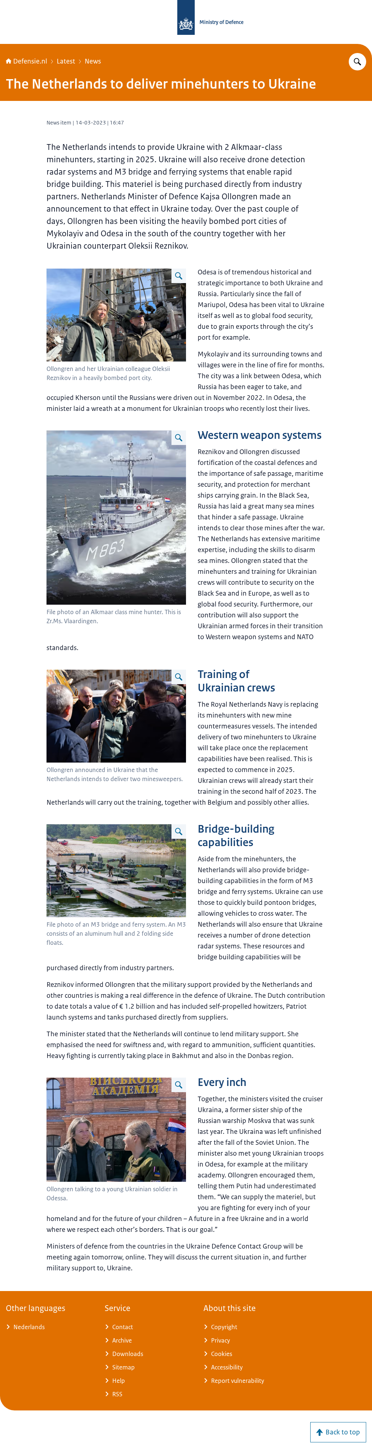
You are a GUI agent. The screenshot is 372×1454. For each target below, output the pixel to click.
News (93, 61)
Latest (66, 61)
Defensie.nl (30, 61)
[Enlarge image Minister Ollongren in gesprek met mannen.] (178, 677)
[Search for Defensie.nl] (357, 61)
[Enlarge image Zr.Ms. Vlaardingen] (178, 437)
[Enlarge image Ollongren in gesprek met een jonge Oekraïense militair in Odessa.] (178, 1085)
